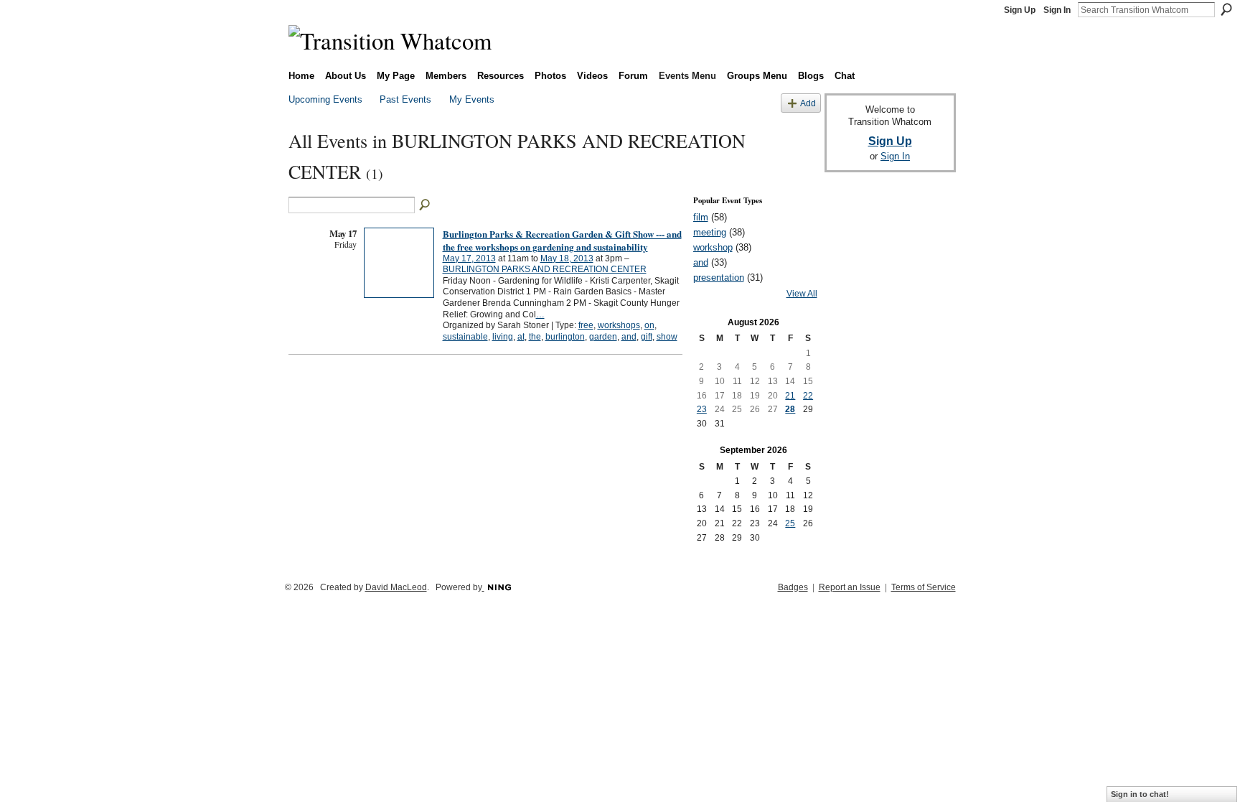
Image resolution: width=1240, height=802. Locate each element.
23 (702, 409)
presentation (718, 277)
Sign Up (1019, 10)
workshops (619, 325)
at (521, 337)
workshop (713, 247)
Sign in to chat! (1140, 794)
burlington (565, 337)
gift (646, 337)
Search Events (425, 205)
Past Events (405, 99)
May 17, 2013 (469, 258)
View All (801, 294)
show (667, 337)
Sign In (1057, 10)
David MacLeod (396, 587)
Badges (793, 587)
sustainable (465, 337)
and (629, 337)
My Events (471, 99)
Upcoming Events (325, 99)
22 (808, 396)
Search (1226, 9)
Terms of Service (923, 587)
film (700, 217)
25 (790, 523)
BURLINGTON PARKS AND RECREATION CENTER (545, 269)
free (585, 325)
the (535, 337)
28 (790, 409)
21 (790, 396)
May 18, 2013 (566, 258)
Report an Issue (849, 587)
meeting (709, 232)
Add (808, 103)
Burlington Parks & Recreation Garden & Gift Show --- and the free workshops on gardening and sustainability (562, 240)
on (649, 325)
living (502, 337)
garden (603, 337)
